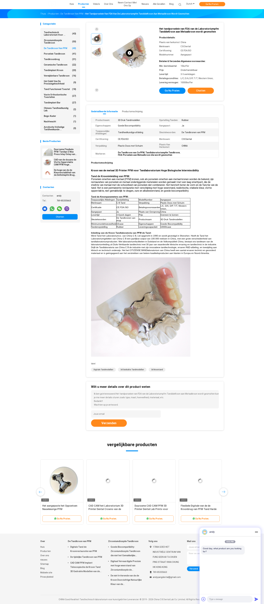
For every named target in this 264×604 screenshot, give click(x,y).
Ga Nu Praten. (212, 4)
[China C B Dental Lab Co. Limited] (52, 4)
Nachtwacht (60, 121)
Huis (42, 547)
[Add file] (203, 599)
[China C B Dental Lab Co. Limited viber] (66, 208)
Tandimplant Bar (60, 102)
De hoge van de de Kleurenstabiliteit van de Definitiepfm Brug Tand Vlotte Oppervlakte (64, 172)
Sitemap (44, 564)
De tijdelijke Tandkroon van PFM (86, 557)
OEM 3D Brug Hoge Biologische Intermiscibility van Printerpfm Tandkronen (59, 509)
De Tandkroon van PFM (60, 48)
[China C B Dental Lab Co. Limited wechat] (59, 208)
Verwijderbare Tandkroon (60, 76)
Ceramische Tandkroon (60, 65)
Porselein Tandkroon (60, 54)
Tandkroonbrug (60, 59)
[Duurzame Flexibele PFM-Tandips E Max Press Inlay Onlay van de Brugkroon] (47, 152)
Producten (45, 551)
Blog (42, 568)
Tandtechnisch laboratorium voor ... (60, 33)
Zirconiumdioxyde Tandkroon (60, 41)
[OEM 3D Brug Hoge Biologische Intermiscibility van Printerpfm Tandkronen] (61, 481)
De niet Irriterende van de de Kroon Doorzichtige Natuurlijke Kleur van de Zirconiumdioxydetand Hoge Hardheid (126, 580)
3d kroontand (157, 370)
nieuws (43, 560)
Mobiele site (46, 572)
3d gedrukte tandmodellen (132, 370)
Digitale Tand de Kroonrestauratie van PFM (83, 549)
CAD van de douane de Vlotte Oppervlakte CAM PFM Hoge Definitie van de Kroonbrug (65, 162)
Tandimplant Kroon (60, 70)
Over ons (44, 555)
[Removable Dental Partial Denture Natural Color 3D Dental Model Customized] (129, 53)
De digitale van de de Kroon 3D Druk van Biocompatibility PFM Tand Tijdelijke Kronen (105, 509)
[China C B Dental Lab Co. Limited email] (44, 208)
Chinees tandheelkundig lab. (60, 109)
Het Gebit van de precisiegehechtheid (60, 82)
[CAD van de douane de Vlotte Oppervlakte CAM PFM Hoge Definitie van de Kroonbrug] (47, 162)
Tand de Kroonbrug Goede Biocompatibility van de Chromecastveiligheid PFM (196, 509)
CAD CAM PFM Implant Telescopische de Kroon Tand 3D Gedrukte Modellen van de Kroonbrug (85, 567)
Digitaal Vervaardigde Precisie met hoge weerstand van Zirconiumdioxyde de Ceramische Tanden (126, 566)
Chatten (60, 217)
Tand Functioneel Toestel (60, 89)
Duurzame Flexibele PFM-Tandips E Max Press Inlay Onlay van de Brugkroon (64, 151)
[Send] (256, 599)
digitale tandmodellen (103, 370)
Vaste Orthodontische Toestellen (60, 95)
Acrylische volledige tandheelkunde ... (60, 128)
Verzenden (108, 423)
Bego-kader (60, 116)
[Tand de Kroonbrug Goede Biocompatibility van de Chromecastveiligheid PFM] (200, 481)
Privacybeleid (46, 577)
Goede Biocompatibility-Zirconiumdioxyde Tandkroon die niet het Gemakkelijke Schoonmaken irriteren (125, 552)
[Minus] (256, 532)
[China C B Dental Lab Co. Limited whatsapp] (52, 208)
